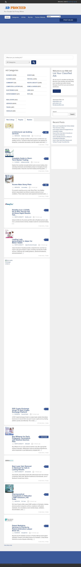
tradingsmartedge (25, 162)
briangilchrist (24, 532)
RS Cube (23, 501)
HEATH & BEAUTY (32, 82)
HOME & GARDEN (32, 86)
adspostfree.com (57, 101)
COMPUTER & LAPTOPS (13, 86)
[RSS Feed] (5, 1)
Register (70, 1)
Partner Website (40, 17)
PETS (28, 94)
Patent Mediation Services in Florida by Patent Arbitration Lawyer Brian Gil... (22, 528)
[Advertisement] (40, 39)
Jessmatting (24, 187)
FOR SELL (30, 79)
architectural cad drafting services (22, 133)
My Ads (30, 17)
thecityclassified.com (58, 105)
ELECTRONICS (10, 90)
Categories (15, 17)
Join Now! (57, 91)
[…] (46, 142)
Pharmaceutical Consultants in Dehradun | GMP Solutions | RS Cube (22, 496)
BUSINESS (17, 414)
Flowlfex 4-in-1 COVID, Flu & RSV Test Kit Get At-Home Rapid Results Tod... (21, 212)
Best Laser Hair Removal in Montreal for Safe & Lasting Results (22, 468)
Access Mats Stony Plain (21, 184)
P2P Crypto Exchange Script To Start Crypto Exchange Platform (20, 410)
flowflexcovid (28, 217)
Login (74, 1)
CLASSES (17, 162)
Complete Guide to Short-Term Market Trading (22, 159)
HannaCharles (24, 414)
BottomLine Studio (25, 135)
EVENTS (29, 75)
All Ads (23, 17)
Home (7, 17)
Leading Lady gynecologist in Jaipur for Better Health (22, 241)
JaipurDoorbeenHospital (31, 245)
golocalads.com (57, 103)
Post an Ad (68, 20)
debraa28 (27, 443)
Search (55, 111)
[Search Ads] (33, 62)
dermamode (28, 471)
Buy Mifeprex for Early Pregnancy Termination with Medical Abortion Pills (21, 439)
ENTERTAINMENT (11, 94)
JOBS (29, 90)
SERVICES (17, 135)
